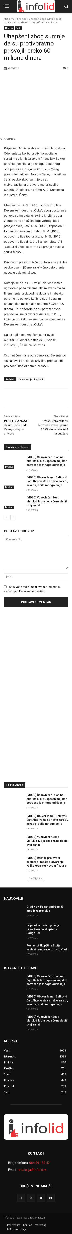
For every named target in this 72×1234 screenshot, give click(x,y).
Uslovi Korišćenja (17, 1229)
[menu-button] (6, 6)
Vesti (18, 28)
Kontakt (27, 1225)
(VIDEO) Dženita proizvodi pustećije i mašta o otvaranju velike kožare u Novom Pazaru (46, 861)
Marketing (40, 1225)
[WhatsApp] (39, 78)
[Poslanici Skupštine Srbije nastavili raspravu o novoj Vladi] (13, 950)
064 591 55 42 (39, 1163)
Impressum (13, 1225)
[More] (48, 78)
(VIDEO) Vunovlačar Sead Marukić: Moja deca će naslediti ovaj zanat (47, 501)
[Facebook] (21, 78)
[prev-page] (6, 517)
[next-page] (12, 517)
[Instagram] (31, 1198)
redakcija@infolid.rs (32, 1169)
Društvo (9, 466)
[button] (66, 6)
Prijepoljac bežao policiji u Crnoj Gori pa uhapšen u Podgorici (43, 929)
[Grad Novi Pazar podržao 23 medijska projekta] (13, 911)
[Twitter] (30, 78)
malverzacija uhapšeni (30, 379)
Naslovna (9, 18)
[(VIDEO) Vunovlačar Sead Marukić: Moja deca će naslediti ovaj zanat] (13, 502)
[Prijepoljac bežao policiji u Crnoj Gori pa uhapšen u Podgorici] (13, 930)
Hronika (21, 18)
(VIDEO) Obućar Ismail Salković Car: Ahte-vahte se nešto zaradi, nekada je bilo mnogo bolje (47, 481)
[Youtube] (51, 1198)
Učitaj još (34, 878)
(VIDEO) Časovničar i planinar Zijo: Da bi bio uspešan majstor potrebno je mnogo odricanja (46, 461)
